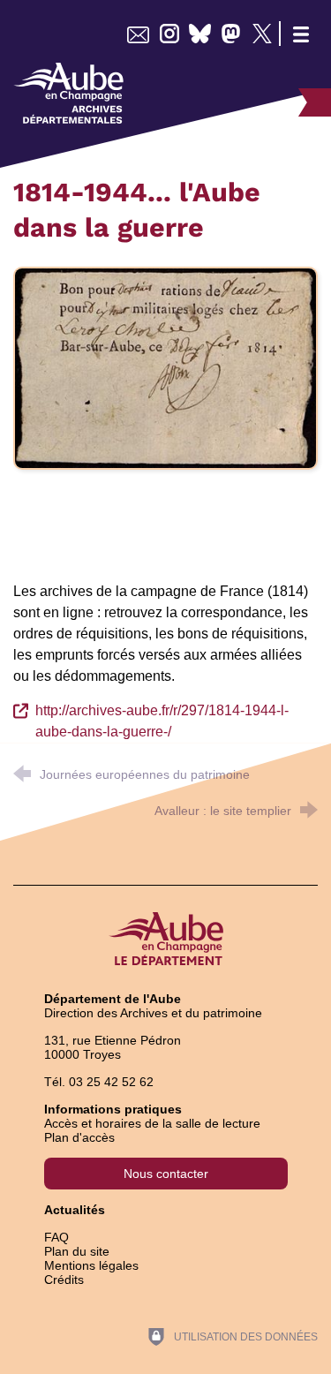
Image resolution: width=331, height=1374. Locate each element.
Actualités (74, 1210)
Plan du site (76, 1251)
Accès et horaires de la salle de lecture (152, 1123)
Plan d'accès (79, 1137)
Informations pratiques (113, 1109)
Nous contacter (166, 1173)
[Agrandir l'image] (165, 366)
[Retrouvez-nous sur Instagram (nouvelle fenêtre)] (169, 33)
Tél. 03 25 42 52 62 (99, 1082)
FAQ (56, 1237)
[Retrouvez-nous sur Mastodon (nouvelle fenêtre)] (231, 33)
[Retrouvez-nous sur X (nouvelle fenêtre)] (262, 33)
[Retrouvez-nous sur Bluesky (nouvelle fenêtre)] (200, 33)
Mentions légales (91, 1265)
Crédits (64, 1279)
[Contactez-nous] (138, 33)
